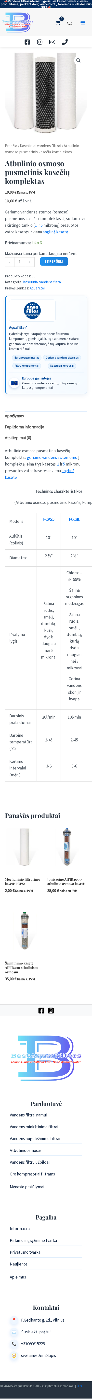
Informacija (20, 1228)
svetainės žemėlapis (38, 1355)
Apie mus (18, 1277)
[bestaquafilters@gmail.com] (52, 42)
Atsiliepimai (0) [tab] (18, 437)
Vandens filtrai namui (28, 1115)
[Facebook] (41, 1010)
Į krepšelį (54, 261)
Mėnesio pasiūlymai (27, 1186)
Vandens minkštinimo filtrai (34, 1126)
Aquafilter (37, 288)
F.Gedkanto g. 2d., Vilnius (43, 1320)
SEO (79, 1386)
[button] (78, 60)
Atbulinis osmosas (25, 1150)
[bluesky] (40, 42)
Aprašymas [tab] (14, 416)
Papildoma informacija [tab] (24, 427)
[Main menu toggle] (82, 22)
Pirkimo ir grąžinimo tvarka (33, 1240)
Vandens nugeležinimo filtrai (35, 1138)
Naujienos (18, 1264)
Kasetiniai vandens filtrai (40, 145)
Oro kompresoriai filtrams (32, 1174)
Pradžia (11, 145)
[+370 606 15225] (65, 42)
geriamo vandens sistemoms (52, 457)
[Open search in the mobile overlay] (69, 22)
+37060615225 (33, 1343)
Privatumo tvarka (25, 1252)
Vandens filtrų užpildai (30, 1162)
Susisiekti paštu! (36, 1332)
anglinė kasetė (55, 232)
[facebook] (27, 42)
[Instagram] (51, 1010)
